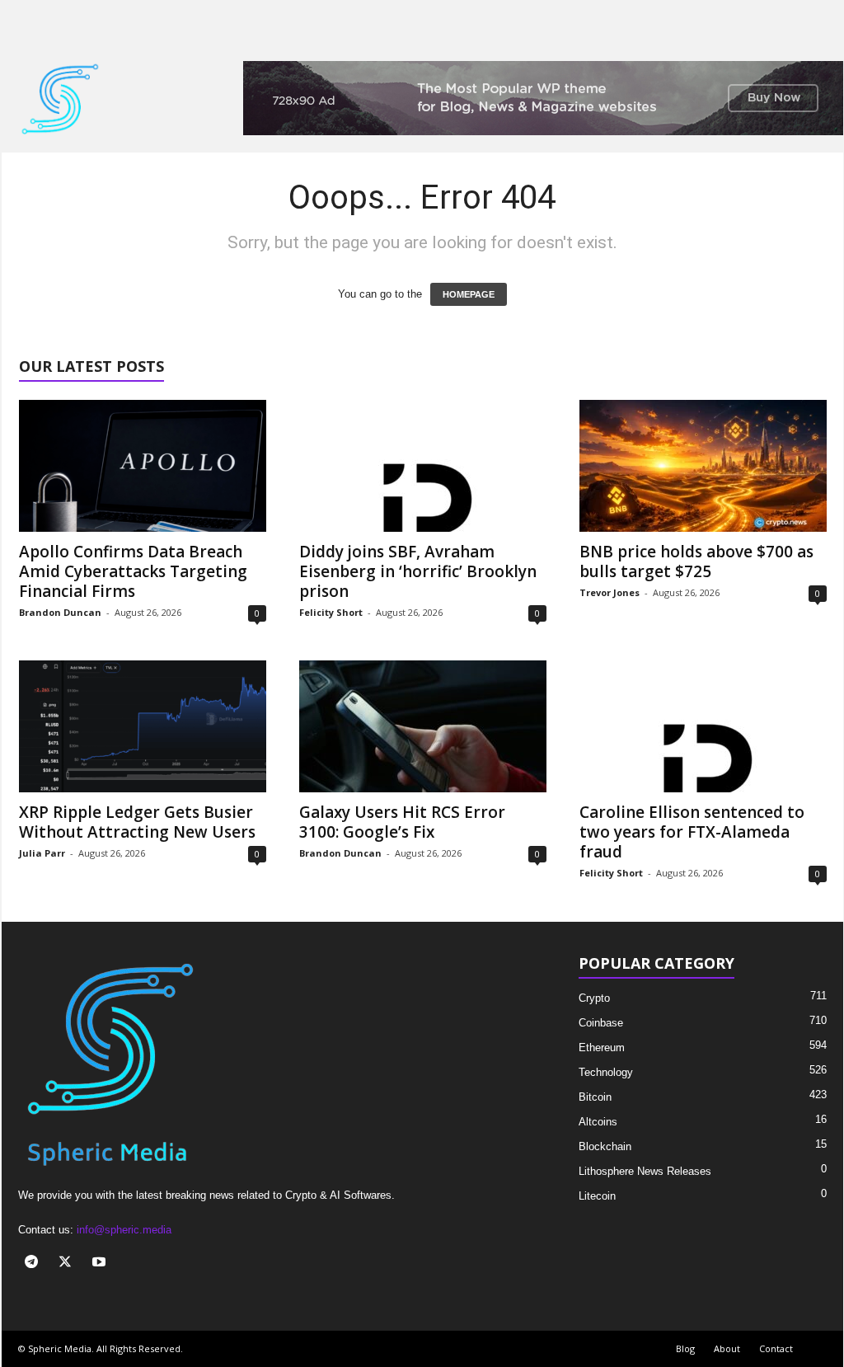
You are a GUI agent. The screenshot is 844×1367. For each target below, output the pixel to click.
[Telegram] (35, 1263)
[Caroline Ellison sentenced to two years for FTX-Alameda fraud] (703, 726)
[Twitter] (69, 1263)
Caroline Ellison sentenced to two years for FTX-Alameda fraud (691, 831)
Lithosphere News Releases (645, 1171)
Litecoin (597, 1196)
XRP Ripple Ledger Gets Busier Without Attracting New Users (137, 822)
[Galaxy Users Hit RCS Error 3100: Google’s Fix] (422, 726)
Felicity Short (331, 612)
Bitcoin (595, 1097)
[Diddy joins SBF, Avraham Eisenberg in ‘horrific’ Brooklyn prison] (422, 466)
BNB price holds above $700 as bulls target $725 (696, 561)
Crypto (594, 998)
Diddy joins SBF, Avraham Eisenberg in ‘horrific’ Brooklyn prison (418, 571)
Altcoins (598, 1122)
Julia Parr (42, 853)
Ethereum (602, 1047)
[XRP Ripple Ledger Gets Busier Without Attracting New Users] (142, 726)
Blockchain (605, 1146)
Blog (685, 1348)
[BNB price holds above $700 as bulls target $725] (703, 466)
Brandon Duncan (60, 612)
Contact (776, 1348)
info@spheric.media (124, 1230)
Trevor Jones (609, 592)
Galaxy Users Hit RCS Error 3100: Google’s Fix (402, 822)
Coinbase (601, 1023)
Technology (606, 1072)
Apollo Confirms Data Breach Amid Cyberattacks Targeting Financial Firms (133, 571)
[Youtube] (101, 1263)
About (727, 1348)
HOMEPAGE (469, 294)
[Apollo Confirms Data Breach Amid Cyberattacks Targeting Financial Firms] (142, 466)
